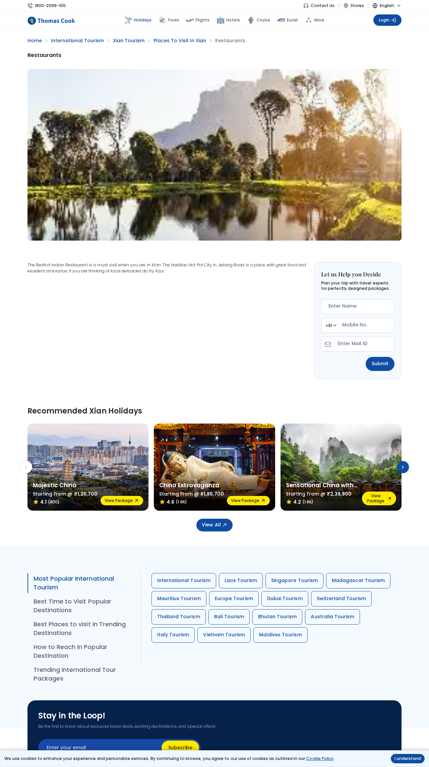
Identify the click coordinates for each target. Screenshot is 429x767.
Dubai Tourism (284, 598)
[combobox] (330, 325)
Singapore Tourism (294, 580)
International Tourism (183, 580)
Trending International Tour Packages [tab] (75, 674)
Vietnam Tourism (224, 634)
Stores (357, 5)
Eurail (292, 20)
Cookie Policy (319, 758)
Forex (173, 20)
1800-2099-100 (50, 5)
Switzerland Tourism (341, 598)
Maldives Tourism (280, 634)
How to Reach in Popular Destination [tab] (70, 651)
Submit (380, 363)
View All (211, 524)
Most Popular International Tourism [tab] (74, 582)
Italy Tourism (173, 634)
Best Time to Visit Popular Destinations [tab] (72, 605)
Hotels (233, 20)
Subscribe (180, 747)
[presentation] (26, 467)
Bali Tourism (229, 616)
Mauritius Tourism (179, 598)
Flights (202, 20)
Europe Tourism (234, 598)
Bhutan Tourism (277, 616)
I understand (407, 758)
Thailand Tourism (178, 616)
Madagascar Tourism (358, 580)
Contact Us (322, 5)
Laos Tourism (241, 580)
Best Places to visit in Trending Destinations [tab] (80, 628)
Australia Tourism (332, 616)
